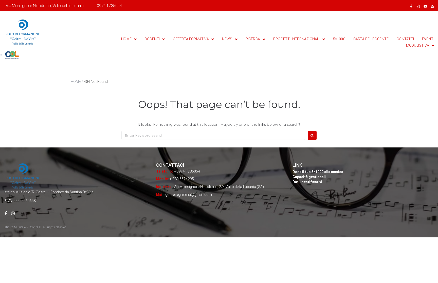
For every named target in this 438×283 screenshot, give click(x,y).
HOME (76, 82)
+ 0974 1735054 (187, 171)
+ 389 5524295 (182, 179)
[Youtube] (425, 6)
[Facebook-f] (411, 6)
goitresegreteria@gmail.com (188, 195)
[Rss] (432, 6)
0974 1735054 (109, 5)
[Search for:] (213, 135)
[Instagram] (418, 6)
